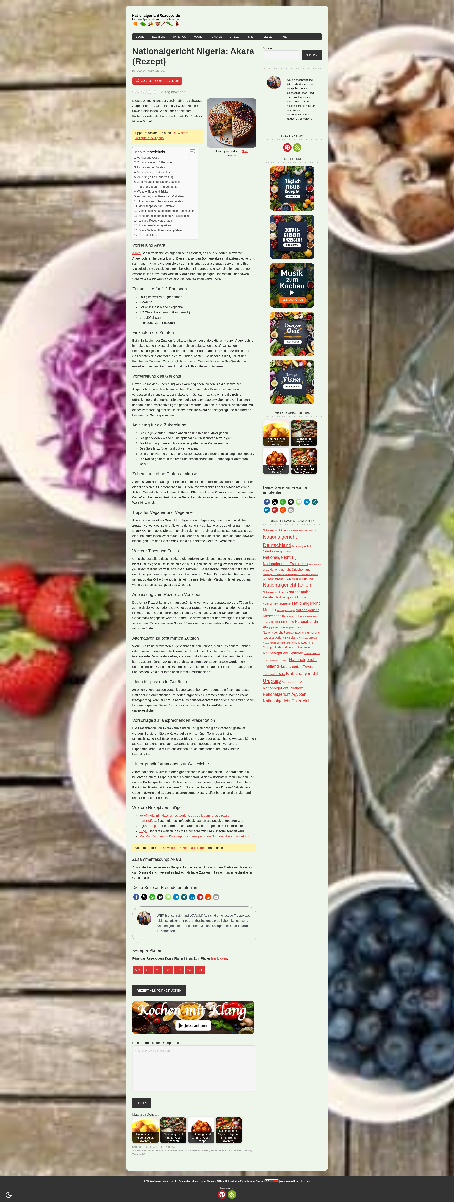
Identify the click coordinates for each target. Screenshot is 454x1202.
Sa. (189, 970)
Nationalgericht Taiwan (278, 660)
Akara (245, 151)
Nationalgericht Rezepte (156, 19)
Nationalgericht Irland (279, 578)
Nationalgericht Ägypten (284, 694)
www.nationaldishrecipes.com (295, 1181)
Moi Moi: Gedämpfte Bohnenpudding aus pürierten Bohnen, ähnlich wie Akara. (194, 836)
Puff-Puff (145, 820)
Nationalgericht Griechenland (290, 569)
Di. (148, 970)
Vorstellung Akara (148, 157)
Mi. (158, 970)
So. (200, 970)
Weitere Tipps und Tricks (152, 191)
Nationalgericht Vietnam (283, 688)
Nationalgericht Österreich (287, 701)
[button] (136, 897)
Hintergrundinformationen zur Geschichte (164, 215)
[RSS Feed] (297, 147)
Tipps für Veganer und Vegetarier (157, 186)
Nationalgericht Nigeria (160, 1147)
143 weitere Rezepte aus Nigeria (184, 848)
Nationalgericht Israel (303, 579)
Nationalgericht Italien (287, 585)
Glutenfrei (177, 1150)
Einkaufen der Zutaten (151, 167)
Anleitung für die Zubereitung (155, 177)
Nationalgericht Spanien (283, 653)
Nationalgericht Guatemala (274, 574)
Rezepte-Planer (149, 235)
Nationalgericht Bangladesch (303, 530)
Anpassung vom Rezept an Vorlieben (160, 196)
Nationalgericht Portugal (279, 632)
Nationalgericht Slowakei (292, 647)
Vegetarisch (139, 1154)
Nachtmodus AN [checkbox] (9, 1195)
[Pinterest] (287, 147)
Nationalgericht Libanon (291, 597)
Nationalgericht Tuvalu (296, 666)
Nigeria (205, 1150)
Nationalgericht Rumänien (308, 633)
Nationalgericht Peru (282, 621)
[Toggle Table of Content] (191, 152)
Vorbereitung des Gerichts (153, 172)
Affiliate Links (224, 1181)
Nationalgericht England (284, 552)
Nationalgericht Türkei (274, 674)
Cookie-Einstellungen (243, 1181)
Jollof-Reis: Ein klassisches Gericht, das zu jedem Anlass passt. (184, 815)
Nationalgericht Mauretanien (277, 604)
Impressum (199, 1181)
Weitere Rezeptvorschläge (155, 220)
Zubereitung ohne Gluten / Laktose (159, 181)
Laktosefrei (192, 1150)
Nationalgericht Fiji (280, 557)
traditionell (235, 1150)
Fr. (179, 970)
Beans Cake (162, 1150)
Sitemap (211, 1181)
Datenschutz (185, 1181)
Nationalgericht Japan (275, 592)
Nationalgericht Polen (290, 627)
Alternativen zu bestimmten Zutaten (161, 201)
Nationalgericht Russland (280, 637)
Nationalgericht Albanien (276, 530)
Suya (143, 831)
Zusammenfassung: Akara (155, 225)
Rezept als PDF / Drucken (159, 990)
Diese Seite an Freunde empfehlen (161, 230)
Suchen (267, 48)
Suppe (153, 826)
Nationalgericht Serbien (281, 643)
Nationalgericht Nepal (286, 610)
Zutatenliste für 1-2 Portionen (155, 162)
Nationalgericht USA (292, 682)
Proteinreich (218, 1150)
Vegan (247, 1150)
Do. (168, 970)
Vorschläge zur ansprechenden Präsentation (167, 210)
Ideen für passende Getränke (157, 206)
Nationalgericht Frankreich (285, 564)
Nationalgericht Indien (295, 574)
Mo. (138, 970)
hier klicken (219, 958)
